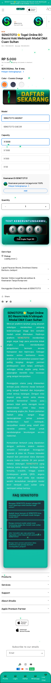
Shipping (14, 62)
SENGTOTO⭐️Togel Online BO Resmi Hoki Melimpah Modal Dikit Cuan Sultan (25, 2)
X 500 (6, 158)
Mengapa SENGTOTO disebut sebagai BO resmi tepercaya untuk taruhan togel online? (25, 505)
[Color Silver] (21, 84)
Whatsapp (35, 679)
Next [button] (48, 2)
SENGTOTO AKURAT (13, 118)
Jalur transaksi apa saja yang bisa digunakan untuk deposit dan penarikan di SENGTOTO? (25, 535)
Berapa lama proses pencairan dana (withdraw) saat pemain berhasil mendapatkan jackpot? (22, 545)
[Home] (20, 8)
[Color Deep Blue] (13, 84)
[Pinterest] (11, 302)
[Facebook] (3, 302)
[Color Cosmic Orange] (4, 85)
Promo (5, 679)
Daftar (25, 679)
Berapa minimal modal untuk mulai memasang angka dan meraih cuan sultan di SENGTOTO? (25, 525)
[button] (3, 10)
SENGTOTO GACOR (13, 127)
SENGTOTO (23, 338)
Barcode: (17, 46)
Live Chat (44, 678)
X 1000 (7, 150)
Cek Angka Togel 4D (25, 239)
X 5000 (7, 142)
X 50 (6, 167)
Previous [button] (2, 2)
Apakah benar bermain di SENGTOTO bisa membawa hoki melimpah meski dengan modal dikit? (25, 515)
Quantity (5, 200)
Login (15, 679)
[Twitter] (7, 302)
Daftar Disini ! (35, 3)
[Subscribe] (41, 653)
